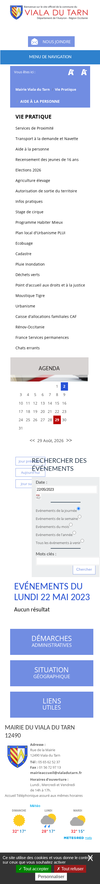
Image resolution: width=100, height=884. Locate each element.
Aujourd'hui (30, 472)
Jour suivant (30, 483)
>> (69, 440)
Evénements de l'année (54, 534)
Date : (41, 482)
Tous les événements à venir (58, 542)
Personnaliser (51, 876)
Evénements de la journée (56, 510)
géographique (52, 673)
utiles (51, 704)
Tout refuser (71, 869)
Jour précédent (30, 461)
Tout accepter (35, 869)
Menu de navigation (50, 57)
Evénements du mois (52, 526)
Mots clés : (46, 554)
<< (32, 440)
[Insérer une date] (38, 496)
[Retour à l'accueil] (50, 16)
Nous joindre (57, 41)
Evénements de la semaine (57, 518)
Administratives (51, 642)
